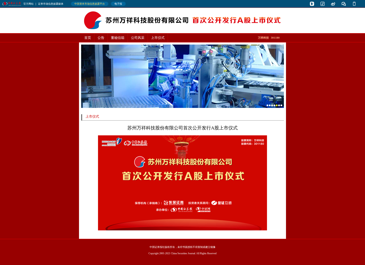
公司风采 (137, 37)
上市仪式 (158, 37)
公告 (101, 37)
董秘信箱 (117, 37)
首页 (87, 37)
